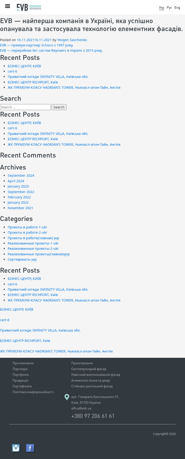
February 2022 (19, 197)
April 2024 (16, 181)
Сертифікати (22, 386)
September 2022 (21, 191)
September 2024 (21, 175)
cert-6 (12, 71)
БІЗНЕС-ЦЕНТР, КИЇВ (24, 66)
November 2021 (20, 208)
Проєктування (82, 363)
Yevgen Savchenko (72, 40)
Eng (177, 7)
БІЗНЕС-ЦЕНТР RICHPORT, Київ (33, 82)
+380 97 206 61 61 (93, 415)
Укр (161, 7)
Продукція (20, 380)
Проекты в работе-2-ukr (27, 232)
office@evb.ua (81, 408)
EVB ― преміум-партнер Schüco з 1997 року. (36, 45)
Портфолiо (21, 374)
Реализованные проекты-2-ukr (33, 248)
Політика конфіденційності (33, 392)
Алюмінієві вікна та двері (90, 380)
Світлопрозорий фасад (88, 369)
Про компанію (23, 363)
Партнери (20, 369)
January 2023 (18, 186)
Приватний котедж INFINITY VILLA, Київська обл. (48, 76)
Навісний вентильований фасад (95, 374)
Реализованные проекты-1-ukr (33, 243)
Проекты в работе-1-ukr (27, 227)
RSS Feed (16, 448)
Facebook (30, 448)
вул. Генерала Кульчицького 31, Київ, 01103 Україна (95, 399)
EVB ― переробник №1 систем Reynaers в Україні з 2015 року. (51, 50)
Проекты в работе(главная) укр (33, 238)
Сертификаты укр (22, 259)
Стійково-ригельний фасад (92, 386)
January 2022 (18, 202)
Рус (169, 7)
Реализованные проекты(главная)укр (39, 254)
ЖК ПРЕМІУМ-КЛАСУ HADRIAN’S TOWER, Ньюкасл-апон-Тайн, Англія (64, 87)
